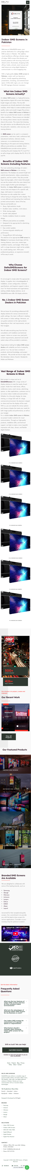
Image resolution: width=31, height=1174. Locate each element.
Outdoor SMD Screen (11, 789)
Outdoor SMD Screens (9, 1127)
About (14, 1065)
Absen (5, 1117)
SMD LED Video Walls (9, 1130)
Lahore (15, 1091)
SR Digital (17, 1098)
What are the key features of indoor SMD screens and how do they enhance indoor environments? (14, 1003)
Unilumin (5, 1108)
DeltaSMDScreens (6, 382)
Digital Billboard (10, 826)
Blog (18, 1063)
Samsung (5, 1105)
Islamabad (9, 1091)
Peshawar (16, 1093)
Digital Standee (9, 845)
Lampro (5, 1112)
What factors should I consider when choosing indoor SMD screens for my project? (13, 1030)
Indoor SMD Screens (8, 1125)
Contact (20, 1065)
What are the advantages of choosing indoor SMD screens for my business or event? (14, 1011)
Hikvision (5, 1110)
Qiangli (5, 1114)
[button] (3, 717)
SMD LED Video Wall (10, 808)
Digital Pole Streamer (12, 864)
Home (8, 1063)
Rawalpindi (4, 1093)
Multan (10, 1093)
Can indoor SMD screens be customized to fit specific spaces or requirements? (13, 1022)
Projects (14, 1063)
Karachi (3, 1091)
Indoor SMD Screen (10, 770)
